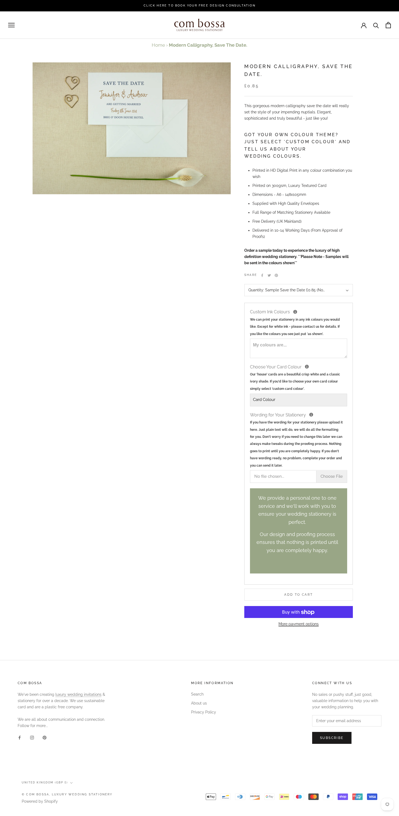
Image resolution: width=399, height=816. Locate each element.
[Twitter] (269, 275)
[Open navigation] (11, 25)
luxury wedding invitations (78, 694)
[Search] (376, 25)
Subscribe (332, 738)
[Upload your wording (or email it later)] (311, 415)
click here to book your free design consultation (199, 5)
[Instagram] (32, 737)
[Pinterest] (276, 275)
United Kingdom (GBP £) (45, 782)
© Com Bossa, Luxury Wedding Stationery (67, 794)
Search (197, 694)
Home (158, 45)
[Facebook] (262, 275)
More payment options (298, 624)
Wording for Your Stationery (298, 440)
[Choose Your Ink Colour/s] (295, 312)
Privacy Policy (203, 712)
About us (199, 703)
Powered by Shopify (40, 801)
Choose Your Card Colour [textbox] (295, 377)
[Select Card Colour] (307, 367)
